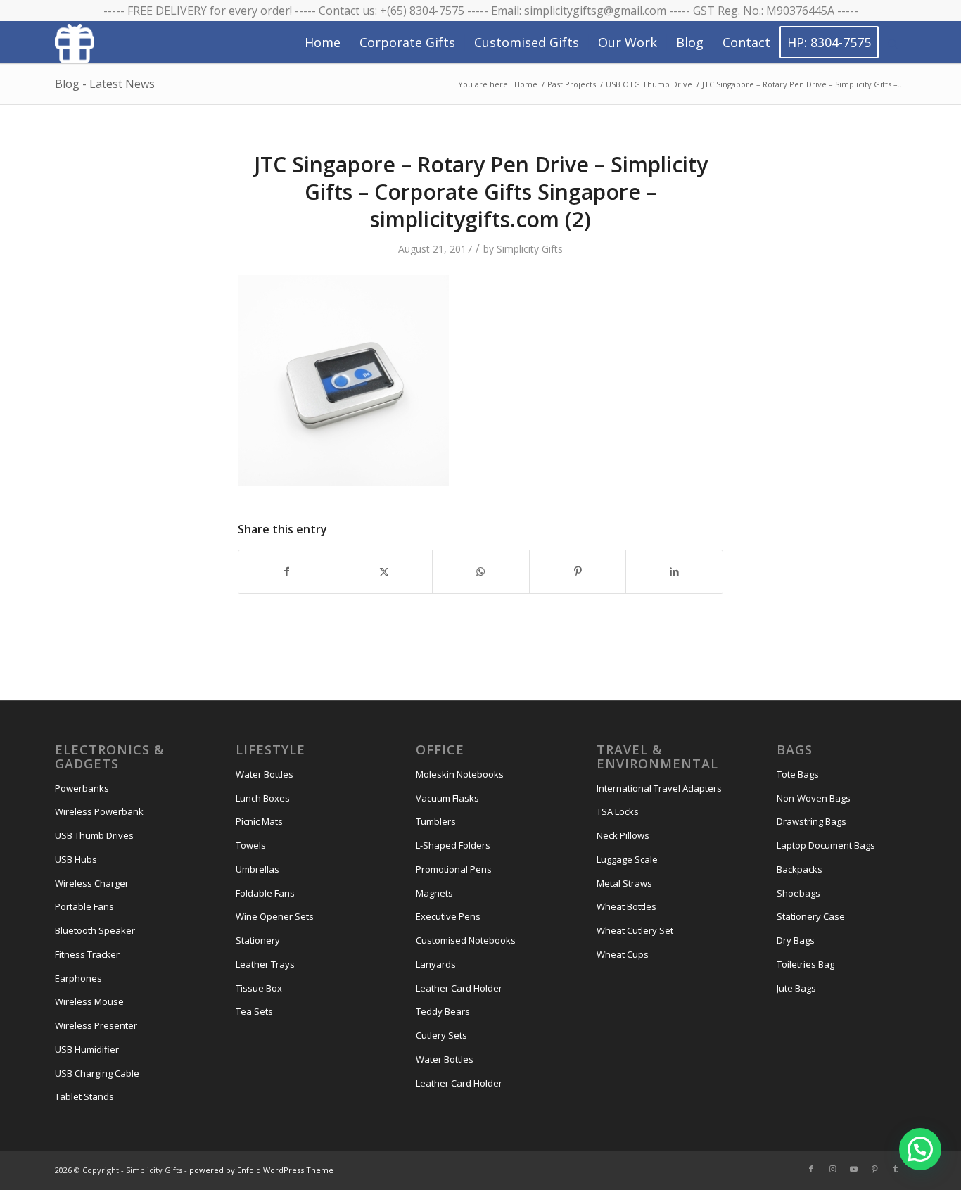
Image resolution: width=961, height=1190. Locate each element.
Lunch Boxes (263, 798)
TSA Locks (618, 811)
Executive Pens (448, 916)
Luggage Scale (627, 859)
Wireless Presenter (96, 1025)
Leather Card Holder (459, 988)
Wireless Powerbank (99, 811)
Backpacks (799, 869)
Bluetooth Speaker (95, 930)
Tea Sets (254, 1011)
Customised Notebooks (466, 940)
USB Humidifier (87, 1049)
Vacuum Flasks (447, 798)
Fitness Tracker (87, 954)
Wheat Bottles (626, 906)
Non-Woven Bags (814, 798)
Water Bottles (264, 774)
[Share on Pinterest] (578, 571)
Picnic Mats (259, 821)
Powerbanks (82, 788)
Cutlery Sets (441, 1035)
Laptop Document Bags (826, 845)
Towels (251, 845)
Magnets (434, 893)
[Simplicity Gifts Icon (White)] (74, 43)
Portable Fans (84, 906)
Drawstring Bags (811, 821)
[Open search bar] (893, 43)
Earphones (78, 978)
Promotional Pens (454, 869)
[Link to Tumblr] (895, 1168)
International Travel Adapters (659, 788)
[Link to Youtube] (853, 1168)
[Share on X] (384, 571)
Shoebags (798, 893)
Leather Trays (265, 964)
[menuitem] (322, 42)
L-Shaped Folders (453, 845)
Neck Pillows (623, 835)
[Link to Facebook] (811, 1168)
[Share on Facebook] (287, 571)
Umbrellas (257, 869)
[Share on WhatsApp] (481, 571)
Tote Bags (798, 774)
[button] (920, 1149)
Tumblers (436, 821)
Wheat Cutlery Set (635, 930)
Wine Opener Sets (275, 916)
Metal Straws (624, 883)
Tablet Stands (84, 1096)
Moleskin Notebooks (460, 774)
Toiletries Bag (805, 964)
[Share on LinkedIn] (674, 571)
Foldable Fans (265, 893)
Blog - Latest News (105, 83)
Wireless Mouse (89, 1001)
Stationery (258, 940)
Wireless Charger (92, 883)
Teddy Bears (443, 1011)
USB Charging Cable (97, 1073)
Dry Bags (796, 940)
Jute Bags (796, 988)
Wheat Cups (623, 954)
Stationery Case (811, 916)
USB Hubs (76, 859)
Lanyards (436, 964)
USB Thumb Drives (94, 835)
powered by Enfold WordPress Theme (261, 1170)
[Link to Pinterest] (874, 1168)
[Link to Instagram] (832, 1168)
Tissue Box (259, 988)
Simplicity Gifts (530, 248)
